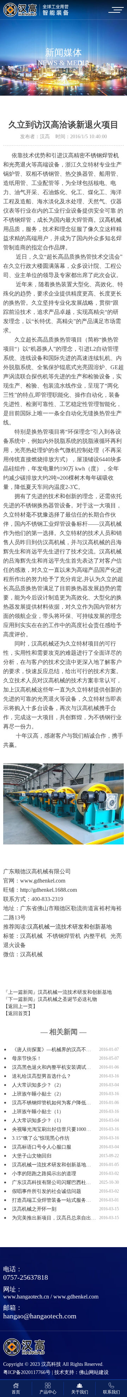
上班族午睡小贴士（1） (38, 1111)
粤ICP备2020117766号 (26, 1372)
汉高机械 (110, 220)
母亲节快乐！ (27, 1058)
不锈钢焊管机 (102, 155)
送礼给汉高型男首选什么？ (41, 1076)
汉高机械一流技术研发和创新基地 (69, 927)
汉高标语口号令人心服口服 (41, 1147)
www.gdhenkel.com (75, 1297)
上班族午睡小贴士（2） (38, 1094)
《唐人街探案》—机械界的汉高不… (51, 1049)
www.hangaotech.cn (26, 1297)
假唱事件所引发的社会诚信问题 (46, 1191)
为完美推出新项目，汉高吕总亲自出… (54, 1218)
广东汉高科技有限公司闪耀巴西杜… (51, 1182)
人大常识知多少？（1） (38, 1120)
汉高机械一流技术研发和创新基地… (51, 1164)
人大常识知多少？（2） (38, 1085)
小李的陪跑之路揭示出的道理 (44, 1173)
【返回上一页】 (20, 1006)
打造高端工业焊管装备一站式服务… (51, 1200)
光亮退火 (20, 165)
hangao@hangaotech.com (40, 1316)
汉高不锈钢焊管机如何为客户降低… (51, 1102)
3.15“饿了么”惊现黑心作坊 (40, 1138)
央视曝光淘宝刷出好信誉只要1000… (51, 1129)
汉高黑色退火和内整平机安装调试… (51, 1067)
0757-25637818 (25, 1277)
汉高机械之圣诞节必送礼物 (67, 999)
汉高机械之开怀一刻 (34, 1209)
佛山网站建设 (94, 1372)
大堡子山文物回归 (32, 1156)
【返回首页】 (18, 1013)
